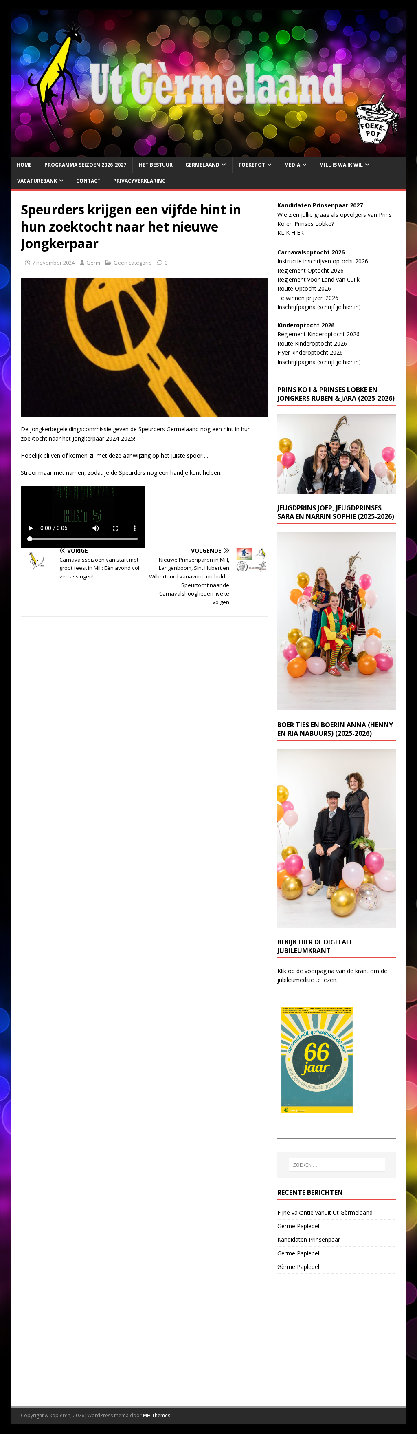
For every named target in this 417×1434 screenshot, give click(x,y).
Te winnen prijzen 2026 (307, 298)
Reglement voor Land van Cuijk (318, 279)
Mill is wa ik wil (341, 164)
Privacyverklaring (139, 180)
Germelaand (202, 164)
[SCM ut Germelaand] (209, 152)
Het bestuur (156, 164)
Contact (88, 180)
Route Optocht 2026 (304, 288)
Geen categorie (133, 262)
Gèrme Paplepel (298, 1226)
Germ (93, 262)
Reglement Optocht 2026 (310, 270)
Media (292, 164)
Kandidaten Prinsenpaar (308, 1239)
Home (24, 164)
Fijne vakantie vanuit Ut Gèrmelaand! (325, 1212)
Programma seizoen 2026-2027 (85, 164)
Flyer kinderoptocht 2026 (310, 352)
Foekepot (252, 164)
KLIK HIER (290, 232)
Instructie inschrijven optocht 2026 (322, 261)
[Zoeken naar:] (337, 1165)
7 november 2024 (53, 262)
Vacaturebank (37, 180)
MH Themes (156, 1415)
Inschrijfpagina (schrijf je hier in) (319, 307)
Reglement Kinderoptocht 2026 (318, 334)
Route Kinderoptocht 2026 (312, 343)
